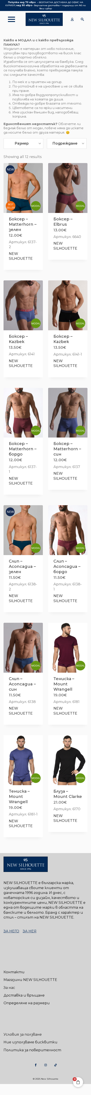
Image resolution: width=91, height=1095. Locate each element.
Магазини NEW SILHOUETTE (30, 980)
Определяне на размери (27, 1003)
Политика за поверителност (32, 1050)
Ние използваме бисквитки (30, 1042)
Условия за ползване (23, 1034)
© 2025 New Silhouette (45, 1078)
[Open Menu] (9, 19)
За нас (9, 988)
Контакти (14, 972)
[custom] (35, 1065)
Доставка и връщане (24, 995)
